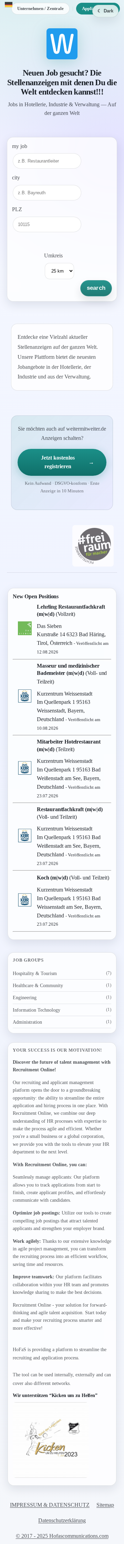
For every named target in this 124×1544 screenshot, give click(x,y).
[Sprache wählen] (8, 4)
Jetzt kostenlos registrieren (67, 462)
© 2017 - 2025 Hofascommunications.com (62, 1536)
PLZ (17, 209)
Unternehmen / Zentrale (40, 8)
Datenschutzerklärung (62, 1520)
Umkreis (53, 255)
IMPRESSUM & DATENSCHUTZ (50, 1505)
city (16, 177)
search (96, 288)
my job (19, 146)
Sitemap (105, 1505)
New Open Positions (36, 596)
